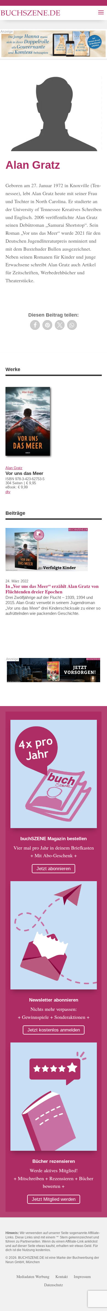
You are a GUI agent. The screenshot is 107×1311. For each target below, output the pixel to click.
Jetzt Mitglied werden (53, 1199)
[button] (35, 325)
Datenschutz (53, 1285)
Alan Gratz (13, 468)
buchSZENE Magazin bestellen (53, 838)
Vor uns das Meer (24, 473)
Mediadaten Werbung (32, 1277)
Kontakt (61, 1277)
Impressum (82, 1277)
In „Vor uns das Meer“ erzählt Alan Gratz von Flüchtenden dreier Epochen (51, 589)
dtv (7, 492)
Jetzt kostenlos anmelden (53, 1030)
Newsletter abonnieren (53, 1000)
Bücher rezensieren (53, 1161)
